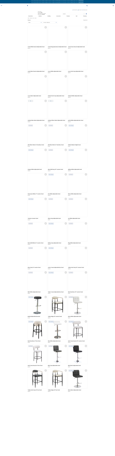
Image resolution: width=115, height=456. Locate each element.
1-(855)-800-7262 (80, 0)
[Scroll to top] (113, 448)
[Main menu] (1, 5)
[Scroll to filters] (113, 450)
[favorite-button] (46, 27)
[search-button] (84, 14)
